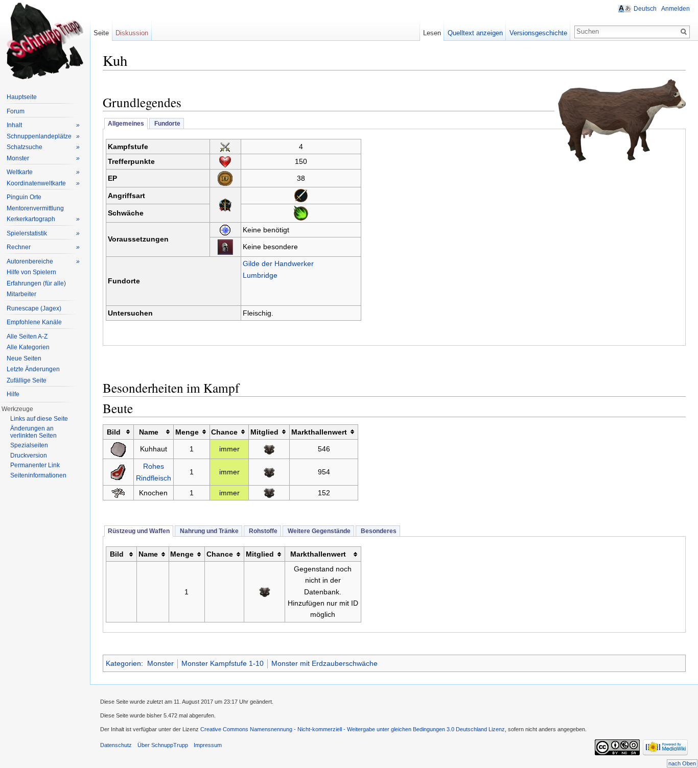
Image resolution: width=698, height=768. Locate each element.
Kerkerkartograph (43, 219)
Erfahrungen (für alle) (36, 283)
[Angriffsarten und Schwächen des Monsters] (225, 204)
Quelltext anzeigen (475, 33)
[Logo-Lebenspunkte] (225, 161)
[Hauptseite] (45, 41)
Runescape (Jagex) (34, 308)
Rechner (43, 247)
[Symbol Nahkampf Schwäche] (301, 195)
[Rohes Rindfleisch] (118, 471)
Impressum (208, 745)
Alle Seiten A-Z (27, 336)
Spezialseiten (29, 445)
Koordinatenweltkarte (43, 183)
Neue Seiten (24, 358)
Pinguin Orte (24, 197)
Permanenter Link (35, 465)
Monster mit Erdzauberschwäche (324, 663)
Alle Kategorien (28, 347)
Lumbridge (260, 275)
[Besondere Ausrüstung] (225, 246)
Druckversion (28, 455)
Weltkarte (43, 172)
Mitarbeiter (21, 294)
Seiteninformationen (38, 475)
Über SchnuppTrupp (162, 745)
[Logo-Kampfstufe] (225, 146)
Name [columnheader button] (148, 432)
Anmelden (675, 8)
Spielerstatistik (43, 233)
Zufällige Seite (26, 380)
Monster (160, 663)
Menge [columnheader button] (187, 432)
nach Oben (682, 763)
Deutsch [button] (645, 8)
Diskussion (131, 33)
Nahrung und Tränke (208, 531)
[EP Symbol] (225, 178)
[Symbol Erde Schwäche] (301, 212)
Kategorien (123, 663)
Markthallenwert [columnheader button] (319, 432)
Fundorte (166, 123)
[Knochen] (118, 493)
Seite (101, 33)
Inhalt (43, 125)
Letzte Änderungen (33, 369)
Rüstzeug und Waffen (139, 531)
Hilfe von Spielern (31, 272)
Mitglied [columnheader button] (264, 432)
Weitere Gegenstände (318, 531)
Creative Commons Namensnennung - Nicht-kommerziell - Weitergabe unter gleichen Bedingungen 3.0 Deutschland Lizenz (352, 729)
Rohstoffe (262, 531)
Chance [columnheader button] (224, 432)
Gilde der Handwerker (278, 263)
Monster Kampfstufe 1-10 (222, 663)
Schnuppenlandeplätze (43, 136)
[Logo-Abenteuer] (225, 229)
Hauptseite (22, 97)
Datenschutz (116, 745)
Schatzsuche (43, 147)
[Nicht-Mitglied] (269, 449)
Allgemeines (126, 123)
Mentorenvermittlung (35, 208)
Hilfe (13, 394)
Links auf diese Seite (39, 418)
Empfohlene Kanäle (34, 322)
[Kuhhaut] (118, 448)
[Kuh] (622, 119)
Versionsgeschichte (538, 33)
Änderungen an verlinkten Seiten (33, 432)
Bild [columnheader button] (114, 432)
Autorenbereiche (43, 261)
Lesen (432, 33)
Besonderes (378, 531)
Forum (16, 111)
